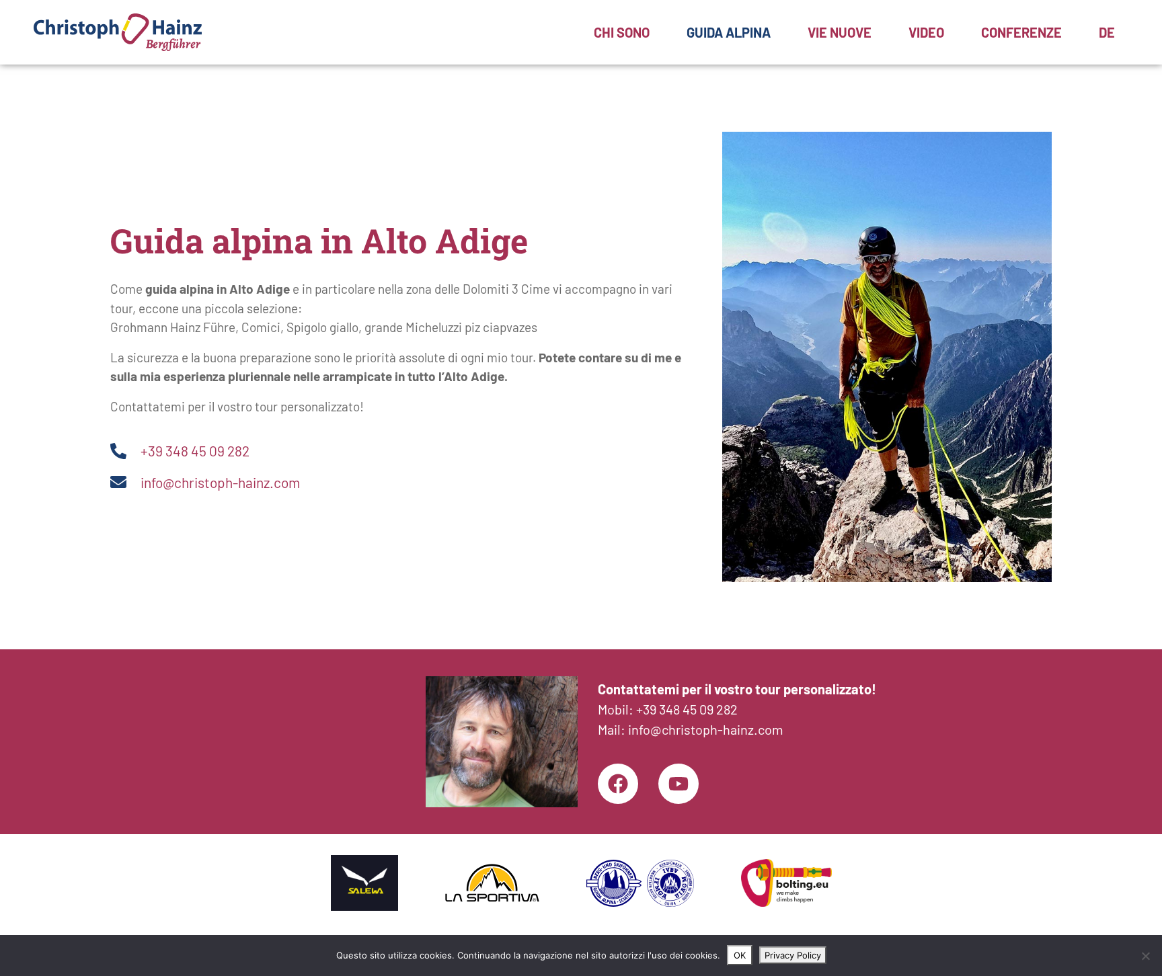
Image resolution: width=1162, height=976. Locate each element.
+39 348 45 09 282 (687, 709)
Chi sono (622, 32)
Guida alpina (729, 32)
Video (926, 32)
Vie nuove (840, 32)
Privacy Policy (793, 955)
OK (740, 955)
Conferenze (1021, 32)
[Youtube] (678, 784)
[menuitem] (1106, 32)
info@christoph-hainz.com (705, 729)
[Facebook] (618, 784)
